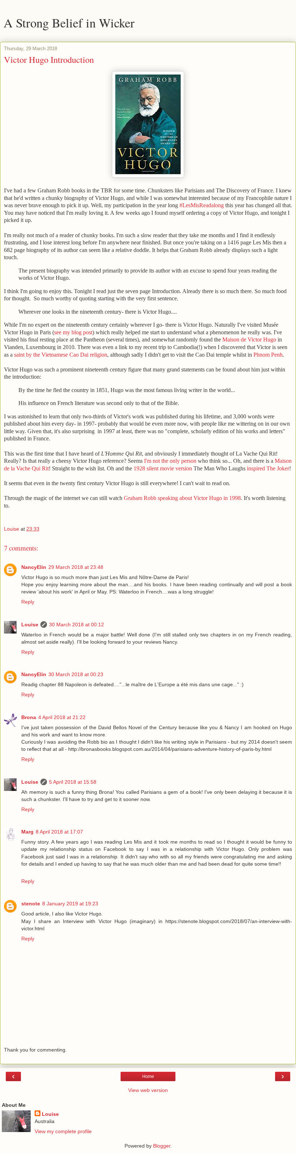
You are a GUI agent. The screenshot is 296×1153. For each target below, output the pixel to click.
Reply (27, 602)
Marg (27, 832)
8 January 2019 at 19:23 (70, 903)
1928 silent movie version (163, 468)
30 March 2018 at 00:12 (76, 624)
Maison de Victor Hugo (249, 339)
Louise (29, 624)
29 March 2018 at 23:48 (75, 567)
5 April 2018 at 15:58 (72, 782)
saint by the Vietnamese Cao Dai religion (60, 355)
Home (148, 1076)
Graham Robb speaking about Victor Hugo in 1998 (182, 498)
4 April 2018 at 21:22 (62, 717)
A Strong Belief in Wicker (69, 22)
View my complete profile (63, 1131)
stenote (30, 903)
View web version (148, 1090)
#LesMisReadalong (201, 205)
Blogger (161, 1146)
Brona (28, 717)
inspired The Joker (268, 468)
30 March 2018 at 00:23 (75, 674)
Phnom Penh (268, 355)
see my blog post (73, 332)
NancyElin (33, 567)
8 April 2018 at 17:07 (59, 832)
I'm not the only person (170, 461)
